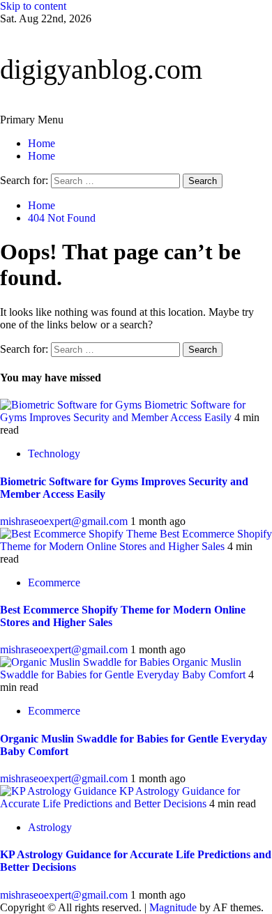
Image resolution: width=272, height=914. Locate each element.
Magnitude (173, 907)
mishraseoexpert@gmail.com (65, 521)
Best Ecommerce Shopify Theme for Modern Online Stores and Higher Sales (136, 540)
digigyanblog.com (101, 69)
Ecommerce (54, 582)
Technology (54, 453)
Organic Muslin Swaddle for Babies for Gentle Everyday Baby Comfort (124, 668)
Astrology (50, 827)
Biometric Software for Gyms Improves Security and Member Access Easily (122, 411)
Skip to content (33, 6)
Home (41, 143)
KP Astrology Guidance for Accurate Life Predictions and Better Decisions (120, 797)
